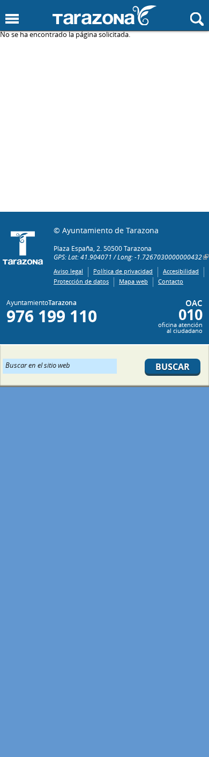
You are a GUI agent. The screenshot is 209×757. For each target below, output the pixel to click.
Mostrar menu (12, 19)
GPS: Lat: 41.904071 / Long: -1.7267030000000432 (128, 257)
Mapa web (133, 281)
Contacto (170, 281)
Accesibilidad (181, 271)
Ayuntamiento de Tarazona (104, 15)
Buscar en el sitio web (37, 364)
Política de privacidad (123, 271)
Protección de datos (81, 281)
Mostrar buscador (197, 19)
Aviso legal (68, 271)
